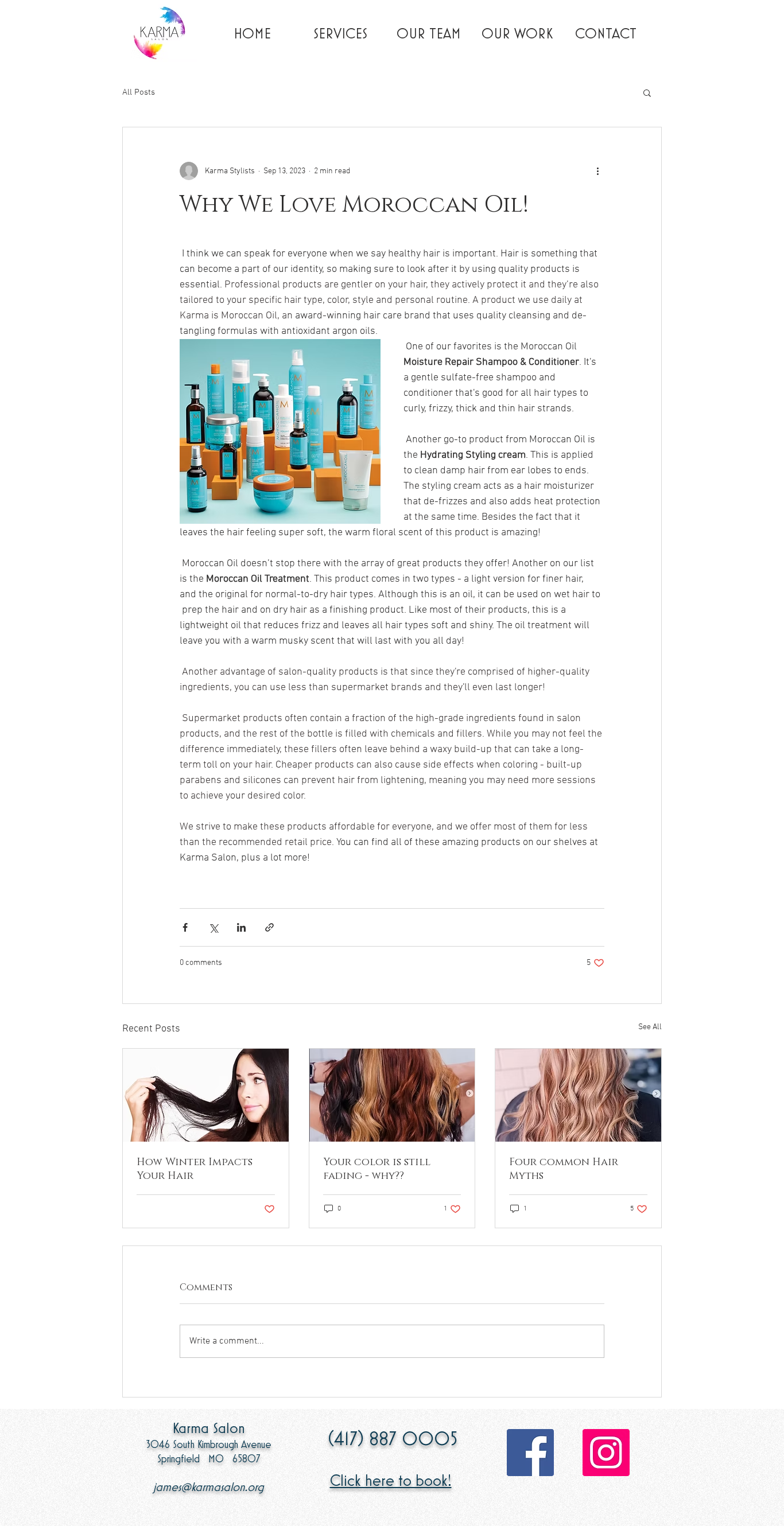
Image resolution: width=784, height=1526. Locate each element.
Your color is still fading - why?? (376, 1169)
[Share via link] (269, 927)
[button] (647, 92)
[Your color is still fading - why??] (392, 1095)
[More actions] (597, 171)
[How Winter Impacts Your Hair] (206, 1095)
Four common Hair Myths (563, 1169)
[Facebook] (530, 1452)
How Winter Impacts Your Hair (195, 1169)
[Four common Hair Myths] (578, 1095)
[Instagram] (606, 1452)
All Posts (138, 92)
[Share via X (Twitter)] (213, 927)
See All (650, 1027)
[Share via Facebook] (185, 927)
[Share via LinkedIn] (241, 927)
